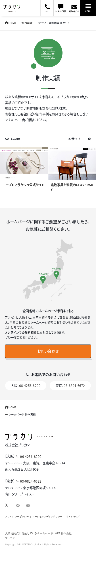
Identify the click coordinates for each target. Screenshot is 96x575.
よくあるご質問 (60, 11)
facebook (18, 506)
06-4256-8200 (29, 385)
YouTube (28, 506)
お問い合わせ (74, 11)
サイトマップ (73, 516)
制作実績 (27, 23)
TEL (46, 11)
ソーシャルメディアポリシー (47, 516)
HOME (12, 23)
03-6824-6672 (74, 385)
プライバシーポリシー (17, 516)
